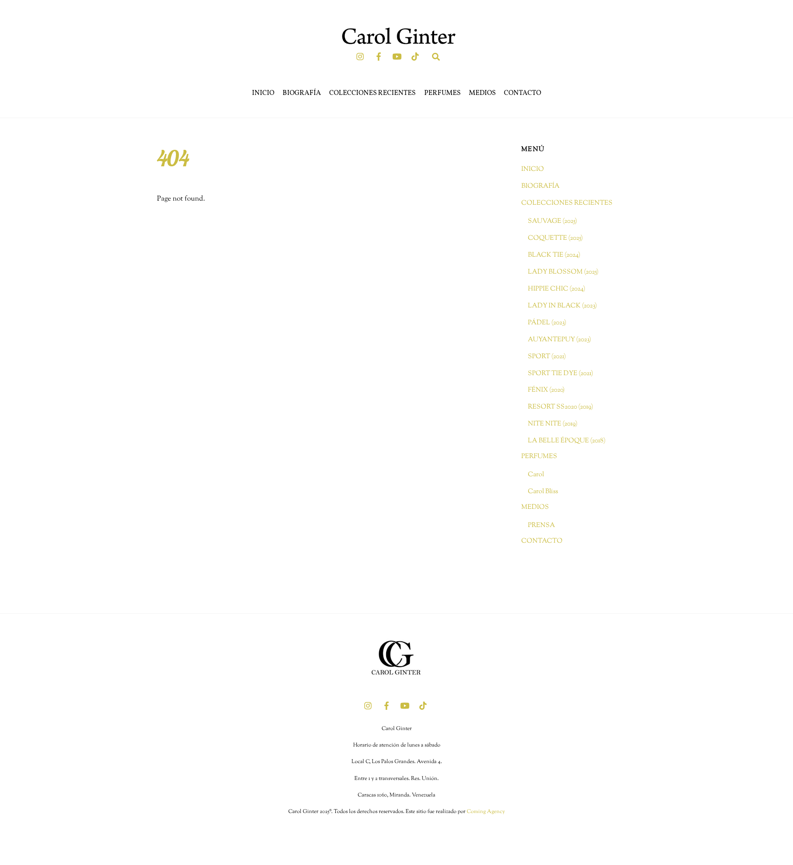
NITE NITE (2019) (552, 424)
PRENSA (541, 525)
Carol (536, 475)
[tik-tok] (415, 56)
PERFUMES (442, 93)
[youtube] (397, 56)
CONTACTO (522, 93)
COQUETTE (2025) (555, 238)
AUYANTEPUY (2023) (559, 340)
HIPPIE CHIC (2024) (556, 289)
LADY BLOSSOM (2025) (563, 272)
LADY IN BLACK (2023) (562, 306)
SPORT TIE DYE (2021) (560, 373)
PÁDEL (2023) (547, 323)
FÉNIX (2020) (546, 390)
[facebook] (378, 56)
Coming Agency (486, 811)
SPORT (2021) (547, 357)
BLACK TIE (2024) (554, 255)
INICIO (263, 93)
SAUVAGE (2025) (552, 221)
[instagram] (360, 56)
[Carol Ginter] (396, 684)
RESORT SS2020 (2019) (560, 407)
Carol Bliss (543, 491)
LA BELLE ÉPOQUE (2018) (566, 441)
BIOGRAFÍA (302, 93)
